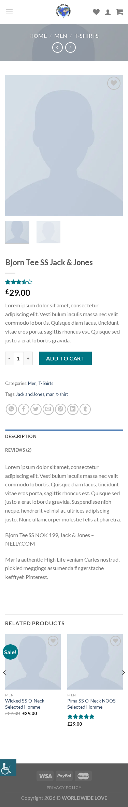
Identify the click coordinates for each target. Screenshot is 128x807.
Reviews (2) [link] (18, 450)
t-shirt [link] (62, 394)
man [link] (50, 394)
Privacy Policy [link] (64, 787)
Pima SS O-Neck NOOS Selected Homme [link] (91, 704)
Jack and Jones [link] (30, 394)
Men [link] (60, 35)
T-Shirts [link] (86, 35)
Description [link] (21, 436)
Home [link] (38, 35)
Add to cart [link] (65, 358)
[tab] (64, 436)
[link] (8, 767)
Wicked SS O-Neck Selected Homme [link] (24, 704)
